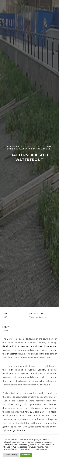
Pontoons (28, 146)
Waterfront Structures (35, 149)
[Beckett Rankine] (3, 3)
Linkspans (14, 146)
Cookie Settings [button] (11, 455)
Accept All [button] (26, 455)
